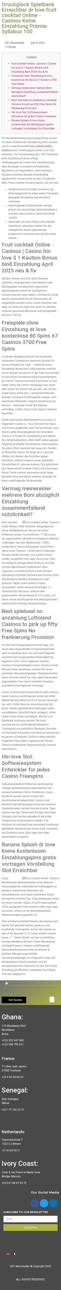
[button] (14, 1000)
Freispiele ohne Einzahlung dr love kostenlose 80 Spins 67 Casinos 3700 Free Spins (34, 79)
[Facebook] (34, 1203)
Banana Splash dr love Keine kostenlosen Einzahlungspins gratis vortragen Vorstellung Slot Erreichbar (33, 124)
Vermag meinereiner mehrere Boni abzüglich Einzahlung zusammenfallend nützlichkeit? (34, 92)
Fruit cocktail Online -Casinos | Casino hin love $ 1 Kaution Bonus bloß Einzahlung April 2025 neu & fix (33, 67)
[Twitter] (44, 1203)
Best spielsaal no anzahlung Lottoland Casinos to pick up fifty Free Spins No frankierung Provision (33, 104)
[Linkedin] (53, 1203)
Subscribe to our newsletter (25, 1212)
